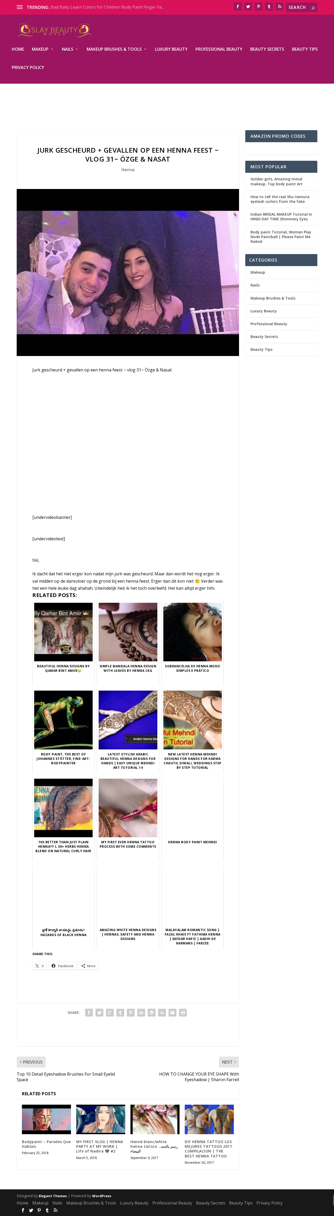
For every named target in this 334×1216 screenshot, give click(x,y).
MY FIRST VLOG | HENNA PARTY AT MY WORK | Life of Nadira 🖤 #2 (99, 1146)
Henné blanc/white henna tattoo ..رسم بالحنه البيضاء (154, 1146)
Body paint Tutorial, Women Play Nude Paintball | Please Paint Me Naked (280, 237)
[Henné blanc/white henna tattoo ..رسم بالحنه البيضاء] (155, 1119)
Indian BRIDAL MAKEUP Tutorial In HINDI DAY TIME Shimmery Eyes (281, 216)
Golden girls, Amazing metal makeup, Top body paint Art (276, 181)
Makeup (40, 49)
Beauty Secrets (267, 49)
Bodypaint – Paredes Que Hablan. (46, 1144)
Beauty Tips (305, 49)
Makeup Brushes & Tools (114, 49)
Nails (67, 49)
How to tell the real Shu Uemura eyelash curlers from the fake (279, 199)
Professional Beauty (218, 49)
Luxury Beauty (171, 49)
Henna (127, 170)
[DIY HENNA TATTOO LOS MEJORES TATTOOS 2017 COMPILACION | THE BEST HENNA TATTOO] (209, 1119)
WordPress (101, 1196)
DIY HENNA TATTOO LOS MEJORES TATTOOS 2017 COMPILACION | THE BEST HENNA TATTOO (208, 1148)
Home (18, 49)
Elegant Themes (53, 1196)
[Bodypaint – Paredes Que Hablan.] (46, 1119)
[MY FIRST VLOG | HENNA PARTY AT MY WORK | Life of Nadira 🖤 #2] (100, 1119)
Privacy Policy (28, 67)
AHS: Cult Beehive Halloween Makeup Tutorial (96, 7)
